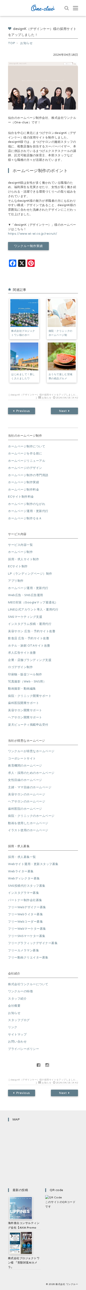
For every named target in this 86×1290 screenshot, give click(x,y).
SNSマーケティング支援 (25, 617)
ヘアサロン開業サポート (25, 717)
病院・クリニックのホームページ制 (60, 333)
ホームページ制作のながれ (26, 504)
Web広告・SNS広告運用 (25, 595)
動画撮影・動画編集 (22, 688)
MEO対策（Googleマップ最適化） (33, 602)
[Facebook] (38, 1065)
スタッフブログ (19, 1020)
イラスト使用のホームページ (28, 830)
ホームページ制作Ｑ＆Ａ (25, 518)
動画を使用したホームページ (28, 823)
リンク (12, 1027)
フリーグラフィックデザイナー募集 (33, 943)
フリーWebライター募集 (25, 914)
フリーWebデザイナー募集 (27, 907)
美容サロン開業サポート (25, 710)
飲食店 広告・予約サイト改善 (28, 638)
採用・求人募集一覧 (22, 857)
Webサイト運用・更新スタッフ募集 (33, 864)
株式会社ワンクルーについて (28, 984)
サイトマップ (17, 1034)
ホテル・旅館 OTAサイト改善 (29, 646)
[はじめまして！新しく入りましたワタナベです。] (24, 356)
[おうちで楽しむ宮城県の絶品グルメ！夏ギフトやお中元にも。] (62, 356)
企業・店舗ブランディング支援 (29, 660)
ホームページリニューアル (26, 461)
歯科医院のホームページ (25, 809)
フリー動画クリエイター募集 (28, 957)
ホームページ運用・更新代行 (28, 511)
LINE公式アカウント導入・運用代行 (33, 609)
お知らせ (46, 397)
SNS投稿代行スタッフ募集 (26, 886)
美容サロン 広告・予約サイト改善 (31, 631)
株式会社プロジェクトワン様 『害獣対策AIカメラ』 (24, 1262)
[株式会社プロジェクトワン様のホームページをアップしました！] (24, 313)
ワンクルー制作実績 (28, 246)
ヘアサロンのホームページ (26, 801)
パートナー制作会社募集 (25, 900)
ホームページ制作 (20, 552)
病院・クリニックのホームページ (31, 816)
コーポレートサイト (22, 758)
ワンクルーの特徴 (20, 991)
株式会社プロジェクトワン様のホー (23, 333)
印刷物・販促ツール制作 (25, 674)
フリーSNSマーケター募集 (26, 936)
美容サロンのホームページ (26, 794)
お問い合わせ (17, 1041)
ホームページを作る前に (25, 453)
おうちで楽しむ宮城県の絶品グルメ (60, 376)
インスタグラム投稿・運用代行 (29, 624)
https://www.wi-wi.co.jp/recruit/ (32, 234)
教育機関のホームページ (25, 765)
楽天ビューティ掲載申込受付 (28, 725)
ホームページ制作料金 (23, 489)
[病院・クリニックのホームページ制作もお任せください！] (62, 313)
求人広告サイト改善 (22, 653)
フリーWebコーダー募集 (25, 922)
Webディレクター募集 (24, 878)
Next (63, 411)
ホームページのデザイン (25, 468)
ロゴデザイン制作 (20, 667)
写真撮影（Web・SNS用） (27, 681)
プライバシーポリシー (23, 1049)
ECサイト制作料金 (21, 497)
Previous (23, 411)
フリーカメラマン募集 (23, 950)
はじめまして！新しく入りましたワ (23, 376)
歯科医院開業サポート (23, 703)
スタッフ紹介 (17, 999)
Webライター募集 (21, 871)
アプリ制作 (16, 581)
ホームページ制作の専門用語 (28, 475)
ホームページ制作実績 (23, 482)
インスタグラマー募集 (23, 893)
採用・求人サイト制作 (23, 559)
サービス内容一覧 (20, 545)
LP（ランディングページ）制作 (30, 574)
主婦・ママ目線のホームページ (29, 787)
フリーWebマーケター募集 (27, 929)
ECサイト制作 (18, 566)
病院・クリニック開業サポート (29, 696)
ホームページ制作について (26, 446)
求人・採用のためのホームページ (31, 773)
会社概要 (14, 1006)
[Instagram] (47, 1065)
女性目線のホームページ (25, 780)
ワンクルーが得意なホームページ (31, 751)
